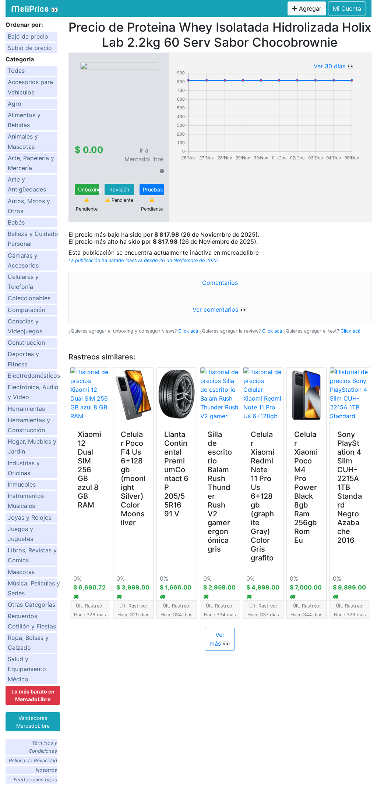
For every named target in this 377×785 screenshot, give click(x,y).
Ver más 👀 (219, 639)
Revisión (119, 189)
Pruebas (153, 189)
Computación (26, 309)
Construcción (26, 342)
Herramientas (26, 408)
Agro (14, 103)
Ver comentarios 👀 (220, 309)
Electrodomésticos (34, 375)
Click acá (188, 331)
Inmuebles (22, 484)
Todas (16, 70)
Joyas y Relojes (29, 517)
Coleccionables (29, 298)
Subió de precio (30, 47)
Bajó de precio (28, 36)
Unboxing (88, 189)
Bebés (16, 222)
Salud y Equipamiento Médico (27, 668)
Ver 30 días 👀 (334, 66)
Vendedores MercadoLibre (33, 722)
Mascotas (21, 572)
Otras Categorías (31, 604)
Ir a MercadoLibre (143, 155)
